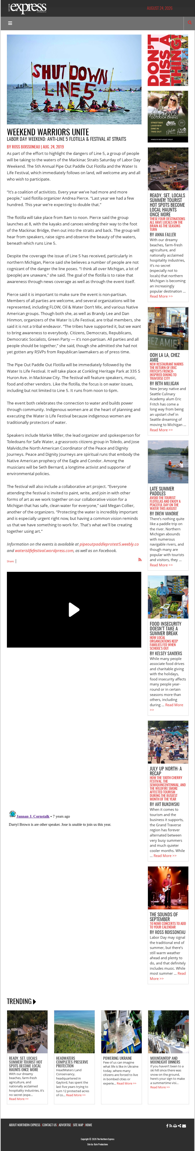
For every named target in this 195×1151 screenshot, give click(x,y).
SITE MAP (78, 1125)
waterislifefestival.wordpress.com (44, 550)
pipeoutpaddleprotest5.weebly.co (109, 544)
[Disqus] (74, 737)
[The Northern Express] (27, 8)
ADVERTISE (65, 1125)
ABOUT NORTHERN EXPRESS (24, 1125)
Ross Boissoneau (26, 147)
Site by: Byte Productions (97, 1144)
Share (10, 561)
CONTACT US (49, 1125)
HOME (88, 1125)
